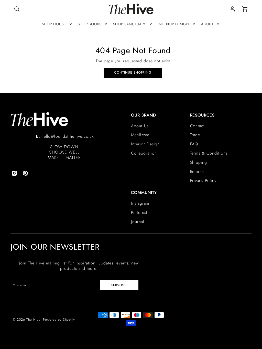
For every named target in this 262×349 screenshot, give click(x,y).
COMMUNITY (144, 192)
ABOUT (207, 24)
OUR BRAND (143, 115)
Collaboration (144, 153)
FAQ (194, 144)
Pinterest (139, 212)
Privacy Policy (203, 180)
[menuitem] (57, 24)
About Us (140, 126)
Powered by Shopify (59, 319)
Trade (195, 135)
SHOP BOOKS (90, 24)
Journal (137, 222)
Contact (197, 126)
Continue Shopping (132, 72)
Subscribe (119, 285)
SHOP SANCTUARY (129, 24)
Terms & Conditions (208, 153)
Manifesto (140, 135)
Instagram (140, 203)
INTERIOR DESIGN (173, 24)
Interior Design (145, 144)
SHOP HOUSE (54, 24)
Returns (197, 172)
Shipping (198, 162)
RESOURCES (202, 115)
